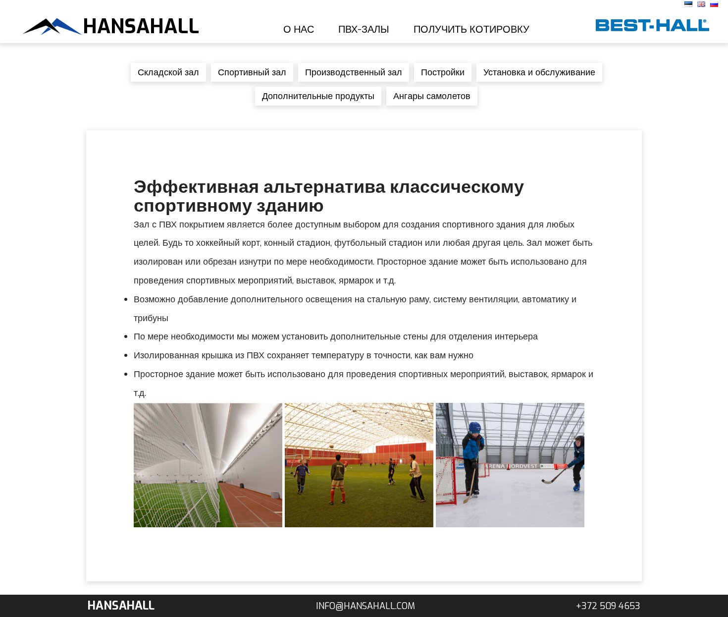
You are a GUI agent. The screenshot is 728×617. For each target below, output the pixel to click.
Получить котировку (471, 29)
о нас (298, 29)
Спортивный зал (252, 72)
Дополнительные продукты (318, 96)
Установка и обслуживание (539, 72)
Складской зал (168, 72)
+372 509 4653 (608, 606)
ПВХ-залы (363, 29)
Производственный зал (353, 72)
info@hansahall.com (365, 606)
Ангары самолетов (431, 96)
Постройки (443, 72)
